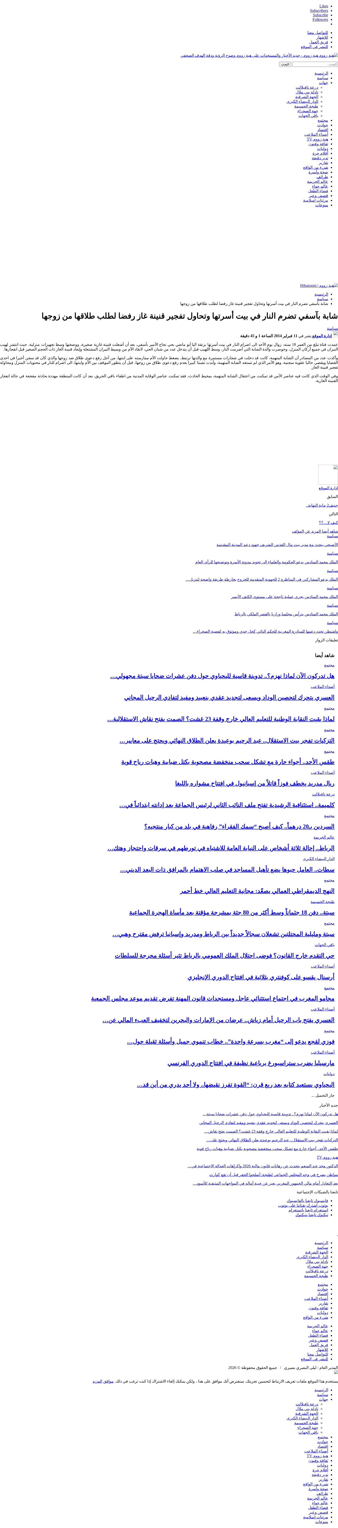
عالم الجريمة (317, 181)
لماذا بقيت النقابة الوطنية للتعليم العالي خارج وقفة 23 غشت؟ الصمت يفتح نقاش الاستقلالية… (221, 719)
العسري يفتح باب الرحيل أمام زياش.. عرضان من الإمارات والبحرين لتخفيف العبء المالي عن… (218, 1020)
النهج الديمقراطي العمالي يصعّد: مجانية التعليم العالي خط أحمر (257, 891)
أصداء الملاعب (316, 134)
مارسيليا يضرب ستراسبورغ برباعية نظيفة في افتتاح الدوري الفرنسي (251, 1063)
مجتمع (323, 120)
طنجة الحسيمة (306, 106)
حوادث (322, 125)
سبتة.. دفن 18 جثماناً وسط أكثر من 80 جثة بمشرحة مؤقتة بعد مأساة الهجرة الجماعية (232, 912)
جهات (323, 83)
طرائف (322, 177)
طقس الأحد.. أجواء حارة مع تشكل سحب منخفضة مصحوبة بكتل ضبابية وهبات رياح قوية (228, 762)
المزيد (97, 1381)
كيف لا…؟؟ (328, 522)
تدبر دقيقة (320, 158)
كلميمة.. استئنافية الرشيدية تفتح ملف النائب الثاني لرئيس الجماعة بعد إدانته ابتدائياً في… (227, 805)
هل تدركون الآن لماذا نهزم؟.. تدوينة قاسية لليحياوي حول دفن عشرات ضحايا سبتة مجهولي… (222, 676)
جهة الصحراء (307, 111)
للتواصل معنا (317, 32)
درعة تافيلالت (307, 87)
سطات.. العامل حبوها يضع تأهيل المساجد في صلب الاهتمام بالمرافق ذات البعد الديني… (227, 869)
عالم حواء (320, 186)
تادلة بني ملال (307, 92)
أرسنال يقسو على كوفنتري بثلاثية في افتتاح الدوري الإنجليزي (261, 977)
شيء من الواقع (315, 167)
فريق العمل (318, 42)
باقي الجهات (308, 115)
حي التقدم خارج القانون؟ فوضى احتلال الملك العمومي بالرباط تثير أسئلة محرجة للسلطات (225, 955)
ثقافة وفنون (318, 144)
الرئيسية (321, 73)
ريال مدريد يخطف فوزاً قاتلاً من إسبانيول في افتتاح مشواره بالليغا (255, 783)
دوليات (322, 148)
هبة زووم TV (317, 139)
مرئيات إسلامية (315, 200)
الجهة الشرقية (306, 97)
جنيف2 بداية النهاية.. (322, 505)
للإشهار (322, 37)
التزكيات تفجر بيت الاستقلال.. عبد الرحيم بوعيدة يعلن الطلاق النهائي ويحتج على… (272, 1140)
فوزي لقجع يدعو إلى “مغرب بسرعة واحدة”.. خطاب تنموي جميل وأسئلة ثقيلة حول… (231, 1041)
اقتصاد (322, 130)
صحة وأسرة (318, 172)
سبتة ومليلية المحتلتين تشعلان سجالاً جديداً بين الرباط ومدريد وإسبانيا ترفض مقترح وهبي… (223, 934)
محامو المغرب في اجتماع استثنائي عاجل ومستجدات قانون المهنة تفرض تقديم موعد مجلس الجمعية (213, 998)
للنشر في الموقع (314, 47)
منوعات (321, 205)
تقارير (323, 163)
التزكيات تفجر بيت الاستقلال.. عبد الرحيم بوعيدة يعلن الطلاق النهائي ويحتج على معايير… (227, 740)
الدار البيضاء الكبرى (302, 101)
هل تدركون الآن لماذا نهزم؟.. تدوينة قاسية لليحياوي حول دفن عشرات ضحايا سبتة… (270, 1114)
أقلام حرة (320, 153)
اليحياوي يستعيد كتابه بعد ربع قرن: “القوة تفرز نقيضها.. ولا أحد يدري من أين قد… (236, 1084)
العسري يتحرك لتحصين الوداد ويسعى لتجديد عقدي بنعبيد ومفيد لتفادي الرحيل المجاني (229, 697)
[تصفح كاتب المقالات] (328, 483)
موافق (108, 1381)
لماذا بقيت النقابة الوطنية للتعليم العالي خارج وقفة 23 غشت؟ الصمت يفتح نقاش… (271, 1131)
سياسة (322, 78)
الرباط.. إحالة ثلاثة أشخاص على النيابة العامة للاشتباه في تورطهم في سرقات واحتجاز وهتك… (221, 848)
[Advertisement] (169, 246)
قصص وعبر (318, 195)
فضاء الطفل (318, 191)
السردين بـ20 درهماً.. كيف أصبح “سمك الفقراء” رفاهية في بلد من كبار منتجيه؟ (239, 826)
